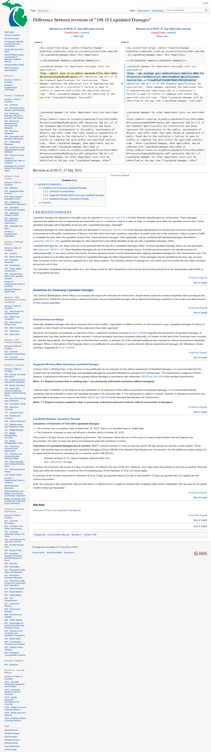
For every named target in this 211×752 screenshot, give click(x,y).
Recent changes (11, 38)
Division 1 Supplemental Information (10, 87)
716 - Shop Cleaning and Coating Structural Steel (14, 464)
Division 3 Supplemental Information (10, 233)
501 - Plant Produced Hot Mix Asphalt (13, 312)
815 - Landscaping (12, 595)
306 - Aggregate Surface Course (11, 214)
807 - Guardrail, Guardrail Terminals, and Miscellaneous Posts (13, 557)
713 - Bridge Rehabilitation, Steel (13, 442)
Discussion (43, 10)
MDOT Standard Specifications (11, 69)
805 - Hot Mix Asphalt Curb (13, 546)
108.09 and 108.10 (151, 376)
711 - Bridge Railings (13, 430)
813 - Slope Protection (14, 588)
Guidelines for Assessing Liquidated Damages (63, 290)
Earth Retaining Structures (11, 487)
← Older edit (76, 36)
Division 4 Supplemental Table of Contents (14, 284)
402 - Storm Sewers (13, 257)
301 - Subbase (11, 188)
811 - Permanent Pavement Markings (13, 576)
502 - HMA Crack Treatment (12, 318)
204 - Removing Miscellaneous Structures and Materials (11, 124)
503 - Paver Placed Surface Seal (13, 323)
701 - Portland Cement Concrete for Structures (14, 381)
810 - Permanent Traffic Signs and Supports (14, 571)
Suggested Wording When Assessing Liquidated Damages (66, 364)
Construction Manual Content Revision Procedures (13, 44)
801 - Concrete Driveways (11, 522)
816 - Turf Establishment (10, 599)
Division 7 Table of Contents (12, 370)
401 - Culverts (10, 253)
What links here (11, 730)
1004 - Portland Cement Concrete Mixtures (15, 708)
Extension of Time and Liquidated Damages (56, 510)
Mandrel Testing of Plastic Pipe (12, 290)
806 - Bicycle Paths (13, 550)
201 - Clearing (10, 105)
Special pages (10, 736)
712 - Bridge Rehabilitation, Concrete (10, 435)
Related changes (12, 733)
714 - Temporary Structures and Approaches (11, 448)
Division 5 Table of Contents (12, 307)
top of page (200, 282)
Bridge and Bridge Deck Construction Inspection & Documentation (15, 501)
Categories (39, 534)
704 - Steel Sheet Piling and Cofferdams (15, 399)
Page (32, 10)
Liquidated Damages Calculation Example (56, 419)
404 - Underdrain (12, 265)
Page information (12, 746)
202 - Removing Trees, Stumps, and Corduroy (14, 109)
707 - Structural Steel (13, 413)
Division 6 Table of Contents (12, 347)
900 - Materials (11, 665)
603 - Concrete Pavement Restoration (14, 358)
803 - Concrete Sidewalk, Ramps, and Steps (14, 534)
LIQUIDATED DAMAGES (52, 212)
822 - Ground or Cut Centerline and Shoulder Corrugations (14, 633)
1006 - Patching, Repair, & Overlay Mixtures (15, 719)
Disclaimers (69, 552)
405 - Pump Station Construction (13, 270)
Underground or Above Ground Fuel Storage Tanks (14, 168)
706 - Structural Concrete (11, 408)
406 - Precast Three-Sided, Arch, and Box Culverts (13, 276)
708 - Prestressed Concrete (12, 417)
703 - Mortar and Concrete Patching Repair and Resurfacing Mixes (15, 392)
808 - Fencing (10, 563)
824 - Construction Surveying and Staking (14, 643)
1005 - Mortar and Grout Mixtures (15, 714)
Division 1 (77, 534)
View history (158, 10)
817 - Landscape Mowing (12, 605)
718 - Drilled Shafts (13, 475)
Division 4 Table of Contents (12, 249)
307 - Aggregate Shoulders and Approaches (11, 220)
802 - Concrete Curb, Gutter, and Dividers (13, 527)
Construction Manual (58, 534)
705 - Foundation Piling (14, 404)
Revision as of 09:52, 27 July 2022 (69, 28)
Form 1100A (138, 333)
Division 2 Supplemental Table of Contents (14, 160)
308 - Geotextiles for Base (13, 227)
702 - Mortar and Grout (14, 385)
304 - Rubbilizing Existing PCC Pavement (15, 203)
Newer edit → (163, 36)
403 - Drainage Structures (11, 261)
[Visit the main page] (14, 13)
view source (96, 28)
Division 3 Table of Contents (12, 183)
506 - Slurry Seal (11, 334)
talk (76, 32)
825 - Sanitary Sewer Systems (13, 648)
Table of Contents (12, 35)
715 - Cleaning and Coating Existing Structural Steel (13, 456)
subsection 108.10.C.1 (115, 217)
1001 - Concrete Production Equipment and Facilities (14, 684)
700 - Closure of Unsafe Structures (15, 375)
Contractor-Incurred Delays (48, 319)
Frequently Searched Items (13, 50)
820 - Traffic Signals (13, 620)
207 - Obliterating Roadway (12, 143)
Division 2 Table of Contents (12, 100)
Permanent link (11, 743)
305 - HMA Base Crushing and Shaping (14, 209)
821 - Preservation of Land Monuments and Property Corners (14, 625)
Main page (9, 32)
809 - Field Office (12, 567)
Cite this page (10, 749)
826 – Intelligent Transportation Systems (15, 654)
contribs (84, 32)
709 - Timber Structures (14, 421)
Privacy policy (38, 552)
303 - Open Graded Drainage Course (13, 198)
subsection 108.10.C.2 (112, 230)
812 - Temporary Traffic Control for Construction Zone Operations (15, 583)
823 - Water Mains (12, 639)
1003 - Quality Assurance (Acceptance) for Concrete (11, 700)
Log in (205, 3)
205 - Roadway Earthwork (11, 132)
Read (132, 10)
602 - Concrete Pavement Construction (14, 353)
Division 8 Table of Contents (12, 516)
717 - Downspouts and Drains (14, 470)
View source (143, 10)
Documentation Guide (14, 65)
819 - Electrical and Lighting (13, 615)
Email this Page (119, 175)
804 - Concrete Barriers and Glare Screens (14, 540)
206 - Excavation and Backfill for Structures (13, 137)
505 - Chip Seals (11, 331)
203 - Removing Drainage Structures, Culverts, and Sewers (14, 115)
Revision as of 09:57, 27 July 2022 (155, 28)
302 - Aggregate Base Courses (14, 192)
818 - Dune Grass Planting (12, 610)
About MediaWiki (54, 552)
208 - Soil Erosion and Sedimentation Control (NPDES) (14, 149)
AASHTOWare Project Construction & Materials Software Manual (14, 58)
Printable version (12, 740)
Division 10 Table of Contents (13, 677)
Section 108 (90, 534)
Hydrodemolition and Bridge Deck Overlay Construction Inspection (15, 493)
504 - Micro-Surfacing (14, 328)
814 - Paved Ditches (13, 592)
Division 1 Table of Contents (12, 81)
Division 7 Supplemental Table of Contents (14, 480)
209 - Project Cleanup (14, 155)
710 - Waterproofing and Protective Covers (14, 425)
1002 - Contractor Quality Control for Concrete (12, 692)
